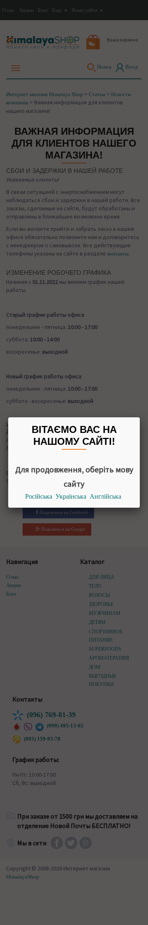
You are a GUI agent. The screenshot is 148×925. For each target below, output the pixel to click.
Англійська (105, 496)
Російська (38, 496)
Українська (71, 496)
